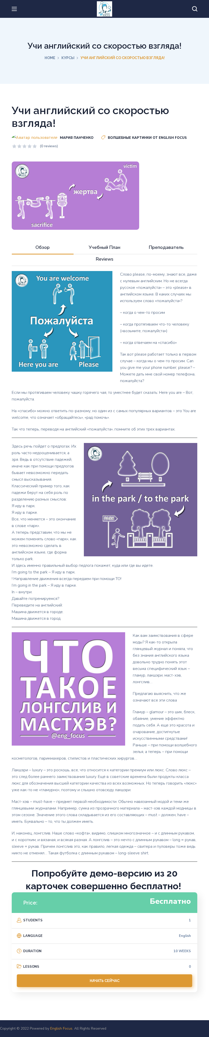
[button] (194, 9)
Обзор (42, 247)
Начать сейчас (105, 981)
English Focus (61, 1028)
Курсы (67, 58)
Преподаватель (166, 247)
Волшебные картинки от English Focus (147, 138)
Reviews (104, 259)
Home (50, 58)
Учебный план (104, 247)
